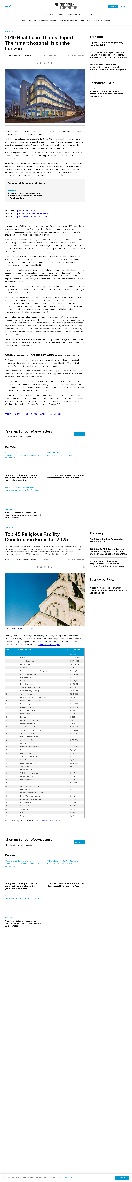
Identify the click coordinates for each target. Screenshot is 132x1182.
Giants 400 (9, 31)
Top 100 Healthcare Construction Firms (32, 216)
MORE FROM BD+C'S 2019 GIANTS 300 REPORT (34, 413)
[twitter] (45, 63)
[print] (84, 63)
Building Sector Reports (91, 20)
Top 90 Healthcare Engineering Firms (31, 213)
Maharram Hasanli (18, 628)
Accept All (122, 1178)
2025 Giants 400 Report (49, 645)
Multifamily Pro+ (29, 20)
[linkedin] (41, 63)
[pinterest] (49, 63)
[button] (6, 6)
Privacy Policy (67, 1177)
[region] (66, 1178)
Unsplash (30, 628)
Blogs (107, 20)
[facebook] (37, 63)
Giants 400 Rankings (47, 20)
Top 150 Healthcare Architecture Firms (32, 210)
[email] (52, 63)
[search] (10, 6)
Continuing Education (69, 20)
